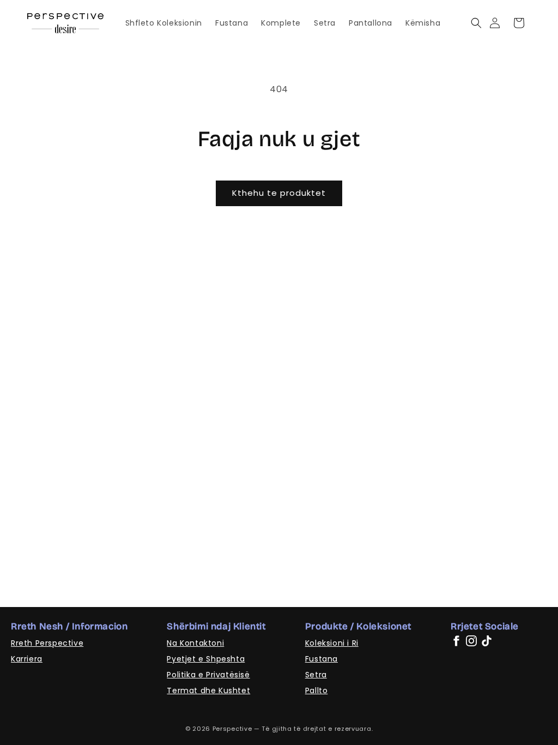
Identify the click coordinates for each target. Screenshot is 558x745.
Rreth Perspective (47, 643)
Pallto (316, 690)
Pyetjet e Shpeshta (206, 658)
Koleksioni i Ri (332, 643)
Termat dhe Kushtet (208, 690)
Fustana (321, 658)
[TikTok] (486, 640)
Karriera (27, 658)
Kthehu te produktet (279, 193)
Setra (316, 674)
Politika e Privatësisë (208, 674)
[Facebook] (456, 640)
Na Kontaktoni (195, 643)
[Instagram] (471, 640)
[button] (476, 23)
